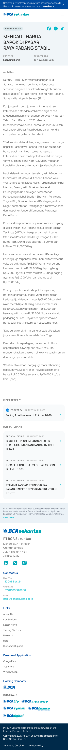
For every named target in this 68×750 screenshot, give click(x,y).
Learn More (47, 6)
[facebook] (49, 28)
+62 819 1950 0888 (14, 590)
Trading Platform (12, 630)
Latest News (10, 624)
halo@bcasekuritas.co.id (18, 599)
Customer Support (13, 646)
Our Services (10, 619)
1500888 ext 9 (12, 581)
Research (8, 635)
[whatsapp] (55, 28)
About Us (8, 614)
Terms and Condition (14, 745)
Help (5, 640)
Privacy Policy (36, 745)
